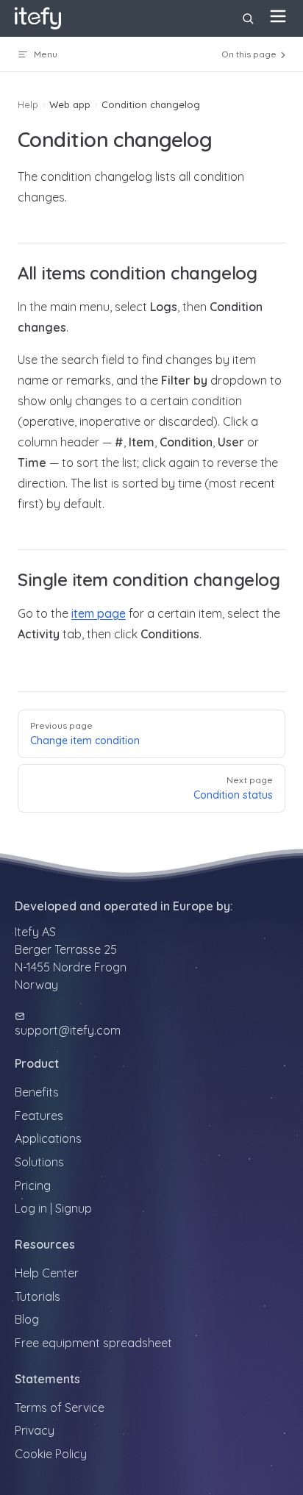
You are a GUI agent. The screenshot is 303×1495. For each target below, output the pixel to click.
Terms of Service (59, 1407)
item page (98, 613)
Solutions (39, 1162)
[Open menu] (278, 16)
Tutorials (37, 1296)
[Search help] (248, 18)
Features (39, 1115)
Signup (73, 1208)
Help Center (47, 1273)
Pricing (33, 1185)
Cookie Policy (51, 1453)
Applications (48, 1138)
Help (28, 104)
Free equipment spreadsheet (93, 1342)
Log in (31, 1208)
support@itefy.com (68, 1030)
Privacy (34, 1430)
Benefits (37, 1092)
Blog (27, 1319)
